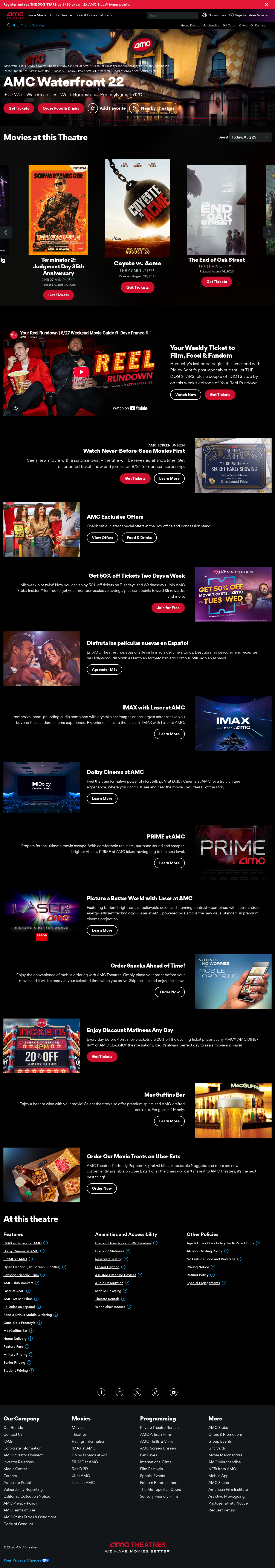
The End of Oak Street (216, 259)
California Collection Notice (26, 1496)
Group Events (190, 25)
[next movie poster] (269, 232)
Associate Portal (17, 1482)
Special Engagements (203, 1283)
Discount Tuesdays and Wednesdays (123, 1243)
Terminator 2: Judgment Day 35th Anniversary (58, 266)
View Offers (102, 537)
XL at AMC (81, 1475)
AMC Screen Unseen (158, 1448)
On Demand (258, 25)
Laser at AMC (83, 1482)
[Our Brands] (137, 1547)
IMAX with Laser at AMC (22, 1243)
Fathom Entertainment (159, 1482)
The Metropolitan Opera (160, 1489)
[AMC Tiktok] (155, 1392)
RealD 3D (80, 1468)
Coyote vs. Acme (137, 263)
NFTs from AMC (222, 1468)
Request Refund (222, 1510)
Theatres (79, 1434)
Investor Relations (18, 1462)
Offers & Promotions (225, 1434)
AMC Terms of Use (19, 1510)
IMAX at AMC (83, 1448)
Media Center (15, 1468)
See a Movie (37, 15)
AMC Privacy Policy (20, 1503)
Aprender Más (104, 669)
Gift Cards (229, 25)
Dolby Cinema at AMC (20, 1251)
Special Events (152, 1475)
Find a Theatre (61, 15)
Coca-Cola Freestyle (19, 1323)
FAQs (8, 1441)
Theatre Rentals (107, 1299)
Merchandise (210, 25)
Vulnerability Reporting (23, 1489)
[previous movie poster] (6, 232)
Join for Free (168, 607)
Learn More (169, 478)
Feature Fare (13, 1347)
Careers (10, 1475)
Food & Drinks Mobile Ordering (27, 1315)
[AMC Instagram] (119, 1392)
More (104, 15)
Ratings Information (88, 1441)
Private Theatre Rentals (159, 1427)
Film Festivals (151, 1468)
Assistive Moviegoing (226, 1496)
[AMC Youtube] (173, 1392)
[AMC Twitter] (137, 1392)
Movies (78, 1427)
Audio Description (109, 1283)
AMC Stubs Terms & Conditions (30, 1517)
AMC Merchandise (224, 1462)
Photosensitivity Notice (228, 1503)
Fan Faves (148, 1455)
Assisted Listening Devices (115, 1275)
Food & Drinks (86, 15)
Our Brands (13, 1427)
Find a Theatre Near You (28, 25)
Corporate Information (22, 1448)
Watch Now (185, 394)
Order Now (170, 992)
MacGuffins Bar (15, 1331)
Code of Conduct (18, 1524)
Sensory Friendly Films (21, 1275)
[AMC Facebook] (101, 1392)
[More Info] (64, 279)
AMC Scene (218, 1482)
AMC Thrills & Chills (156, 1441)
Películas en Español (19, 1307)
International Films (155, 1462)
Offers (243, 25)
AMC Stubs (218, 1427)
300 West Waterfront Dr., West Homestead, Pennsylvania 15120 (72, 94)
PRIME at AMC (15, 1259)
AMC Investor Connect (23, 1455)
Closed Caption (107, 1267)
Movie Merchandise (225, 1455)
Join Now (256, 15)
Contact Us (13, 1434)
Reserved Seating (108, 1259)
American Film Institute (228, 1489)
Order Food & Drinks (61, 108)
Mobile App (218, 1475)
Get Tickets (19, 108)
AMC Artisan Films (156, 1434)
